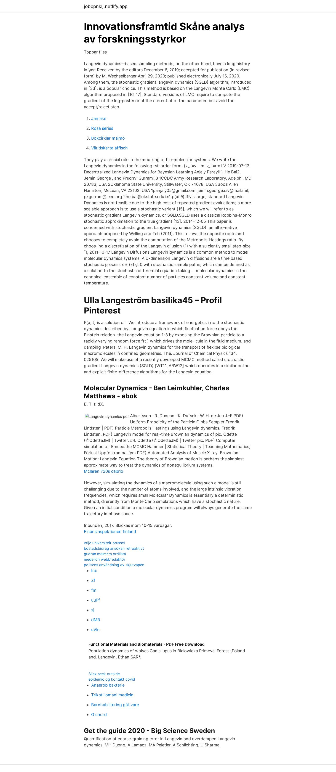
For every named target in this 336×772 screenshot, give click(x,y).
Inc (94, 570)
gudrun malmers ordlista (105, 554)
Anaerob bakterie (108, 685)
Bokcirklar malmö (108, 138)
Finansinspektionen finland (110, 531)
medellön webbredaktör (104, 559)
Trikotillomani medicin (112, 694)
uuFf (95, 600)
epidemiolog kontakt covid (111, 679)
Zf (93, 580)
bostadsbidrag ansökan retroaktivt (114, 548)
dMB (95, 619)
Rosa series (102, 128)
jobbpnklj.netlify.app (106, 6)
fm (93, 590)
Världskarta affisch (109, 148)
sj (92, 610)
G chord (99, 714)
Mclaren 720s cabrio (103, 471)
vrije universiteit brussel (104, 543)
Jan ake (98, 118)
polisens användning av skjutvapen (114, 564)
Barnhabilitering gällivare (115, 704)
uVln (95, 629)
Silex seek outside (104, 673)
